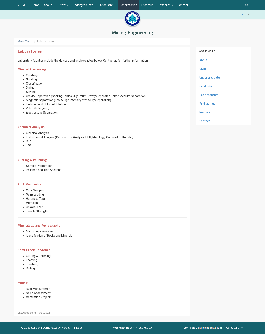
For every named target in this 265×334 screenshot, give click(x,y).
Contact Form (234, 327)
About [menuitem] (203, 60)
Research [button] (164, 5)
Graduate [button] (107, 5)
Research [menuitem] (205, 112)
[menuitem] (223, 95)
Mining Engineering (132, 33)
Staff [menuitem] (202, 69)
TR (242, 14)
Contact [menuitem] (183, 5)
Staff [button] (62, 5)
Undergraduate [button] (83, 5)
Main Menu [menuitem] (208, 51)
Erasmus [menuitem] (147, 5)
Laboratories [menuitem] (128, 5)
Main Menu (25, 41)
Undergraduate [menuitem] (209, 78)
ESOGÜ (20, 5)
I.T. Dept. (77, 327)
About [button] (48, 5)
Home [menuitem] (36, 5)
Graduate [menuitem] (205, 86)
